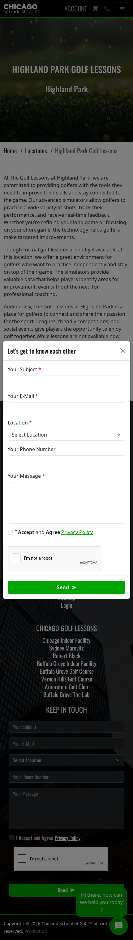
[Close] (123, 351)
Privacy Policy (77, 532)
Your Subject (24, 369)
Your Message (26, 475)
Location (20, 422)
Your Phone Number (32, 449)
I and (54, 532)
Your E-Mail (23, 396)
